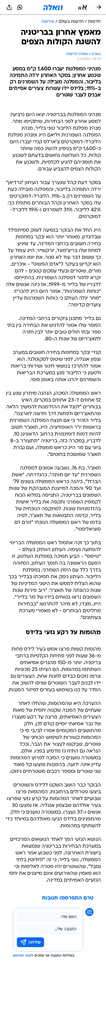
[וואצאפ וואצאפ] (20, 7)
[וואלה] (53, 7)
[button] (82, 7)
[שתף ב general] (9, 7)
